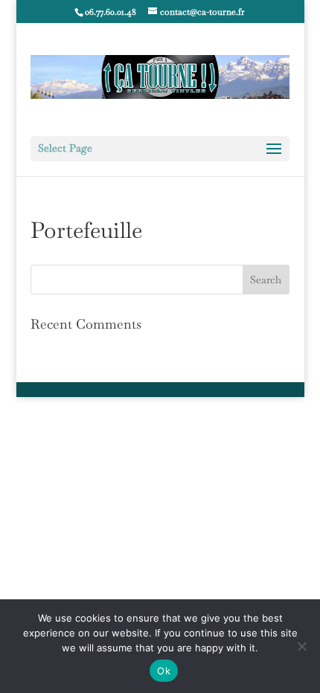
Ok (163, 671)
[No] (301, 646)
